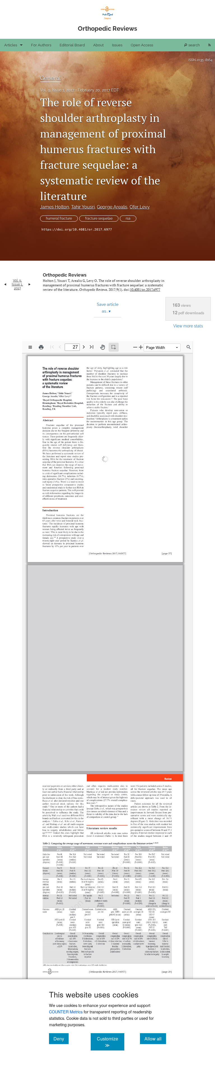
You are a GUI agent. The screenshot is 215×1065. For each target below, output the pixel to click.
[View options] (30, 347)
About (98, 45)
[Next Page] (83, 346)
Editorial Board (72, 45)
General (50, 78)
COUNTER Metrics (66, 1011)
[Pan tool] (102, 347)
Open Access (142, 45)
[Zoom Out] (135, 347)
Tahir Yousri (83, 207)
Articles (10, 45)
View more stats (188, 325)
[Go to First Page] (52, 346)
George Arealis (112, 207)
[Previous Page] (60, 346)
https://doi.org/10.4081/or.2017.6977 (76, 229)
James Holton (54, 207)
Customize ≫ (110, 1041)
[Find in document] (189, 347)
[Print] (41, 347)
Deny (61, 1038)
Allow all (155, 1038)
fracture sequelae (99, 218)
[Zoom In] (140, 347)
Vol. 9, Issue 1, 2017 (57, 90)
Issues (117, 45)
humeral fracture (59, 218)
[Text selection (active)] (114, 347)
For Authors (41, 45)
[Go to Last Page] (91, 346)
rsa (128, 218)
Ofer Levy (140, 207)
